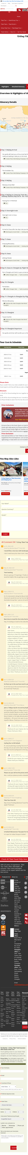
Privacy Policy (12, 1038)
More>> (16, 925)
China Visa (19, 1015)
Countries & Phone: (6, 1083)
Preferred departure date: (8, 1094)
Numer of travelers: (5, 1109)
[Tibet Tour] (9, 9)
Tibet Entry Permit (18, 1000)
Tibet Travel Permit (18, 994)
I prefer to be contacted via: (8, 1123)
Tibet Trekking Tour (3, 1025)
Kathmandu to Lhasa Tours (14, 1006)
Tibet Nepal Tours (12, 994)
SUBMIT (5, 534)
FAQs (9, 3)
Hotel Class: (4, 1102)
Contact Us (3, 3)
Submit (14, 1148)
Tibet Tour (13, 1036)
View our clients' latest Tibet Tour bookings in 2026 (13, 1)
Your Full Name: (5, 1068)
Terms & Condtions (22, 1038)
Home (18, 16)
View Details (5, 493)
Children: (15, 1112)
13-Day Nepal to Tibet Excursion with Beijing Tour (11, 479)
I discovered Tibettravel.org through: (10, 1116)
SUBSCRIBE (25, 1027)
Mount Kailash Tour (2, 1015)
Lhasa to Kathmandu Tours (14, 1000)
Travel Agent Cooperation (17, 3)
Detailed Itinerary (18, 87)
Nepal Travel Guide (12, 1024)
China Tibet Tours (7, 994)
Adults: (2, 1112)
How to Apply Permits (19, 1006)
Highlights (5, 87)
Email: (2, 1076)
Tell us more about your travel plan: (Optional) (9, 1132)
